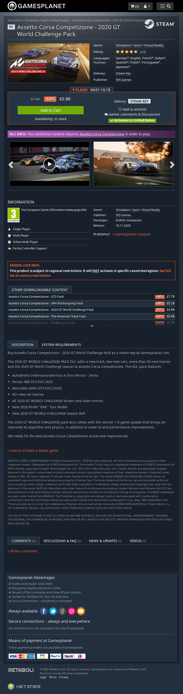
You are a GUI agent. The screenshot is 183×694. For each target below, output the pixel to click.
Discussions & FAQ (62, 541)
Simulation (32, 20)
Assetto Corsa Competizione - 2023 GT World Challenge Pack (51, 310)
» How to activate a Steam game (33, 450)
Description (23, 344)
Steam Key (123, 73)
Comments (24, 541)
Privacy (63, 677)
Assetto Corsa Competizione (102, 134)
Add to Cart (51, 110)
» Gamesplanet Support (131, 234)
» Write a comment (23, 551)
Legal (43, 677)
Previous (10, 164)
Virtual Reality (60, 20)
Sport (44, 20)
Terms (52, 677)
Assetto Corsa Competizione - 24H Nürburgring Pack (46, 303)
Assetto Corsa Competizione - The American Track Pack (47, 316)
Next (172, 164)
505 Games (123, 80)
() (136, 6)
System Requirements (61, 344)
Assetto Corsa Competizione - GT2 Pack (36, 297)
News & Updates (105, 541)
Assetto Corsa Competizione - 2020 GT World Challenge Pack (112, 20)
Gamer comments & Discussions (134, 114)
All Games (14, 20)
